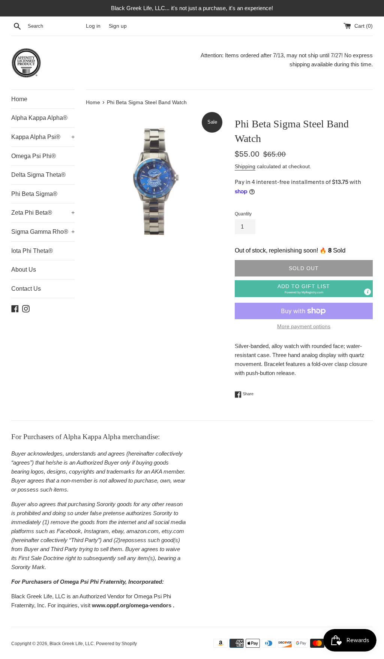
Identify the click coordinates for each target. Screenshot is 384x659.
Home (19, 99)
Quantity (243, 214)
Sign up (118, 26)
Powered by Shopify (116, 643)
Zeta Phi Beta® (43, 212)
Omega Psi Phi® (33, 156)
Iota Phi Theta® (32, 251)
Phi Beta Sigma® (34, 194)
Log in (93, 26)
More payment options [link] (303, 326)
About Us (23, 269)
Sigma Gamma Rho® (43, 232)
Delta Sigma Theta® (38, 175)
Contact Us (26, 288)
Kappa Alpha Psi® (43, 137)
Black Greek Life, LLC (72, 643)
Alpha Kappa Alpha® (39, 118)
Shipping (245, 166)
